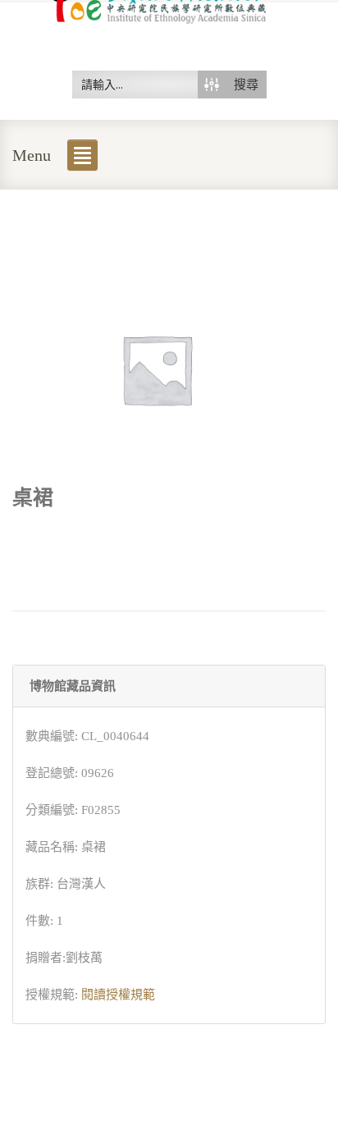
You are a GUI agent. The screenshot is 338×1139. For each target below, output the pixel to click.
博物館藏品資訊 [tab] (73, 686)
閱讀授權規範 (118, 994)
